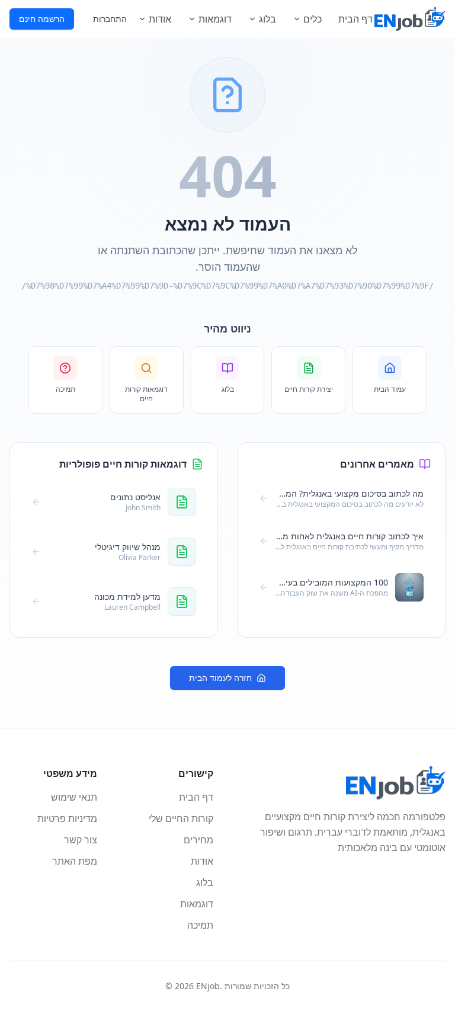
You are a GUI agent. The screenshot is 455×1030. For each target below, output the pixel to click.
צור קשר (80, 839)
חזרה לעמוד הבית (220, 677)
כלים (312, 18)
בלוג (267, 18)
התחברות (110, 18)
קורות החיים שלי (181, 818)
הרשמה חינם (42, 18)
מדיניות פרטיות (67, 818)
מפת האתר (74, 861)
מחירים (198, 839)
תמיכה (200, 925)
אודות (160, 18)
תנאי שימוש (74, 797)
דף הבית (355, 18)
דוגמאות (215, 18)
